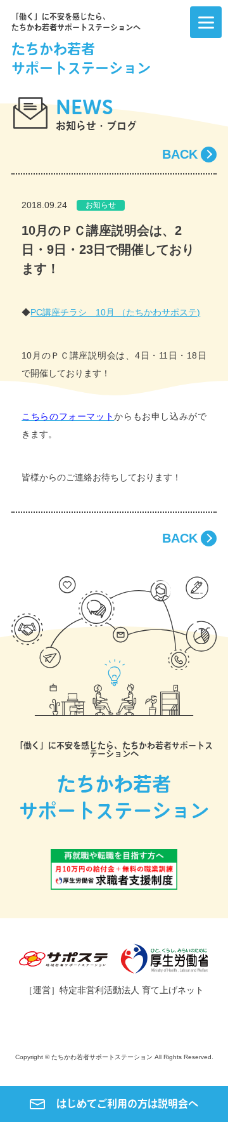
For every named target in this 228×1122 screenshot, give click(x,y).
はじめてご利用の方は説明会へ (127, 1104)
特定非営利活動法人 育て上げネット (132, 990)
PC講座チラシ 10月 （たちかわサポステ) (115, 312)
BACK (180, 154)
